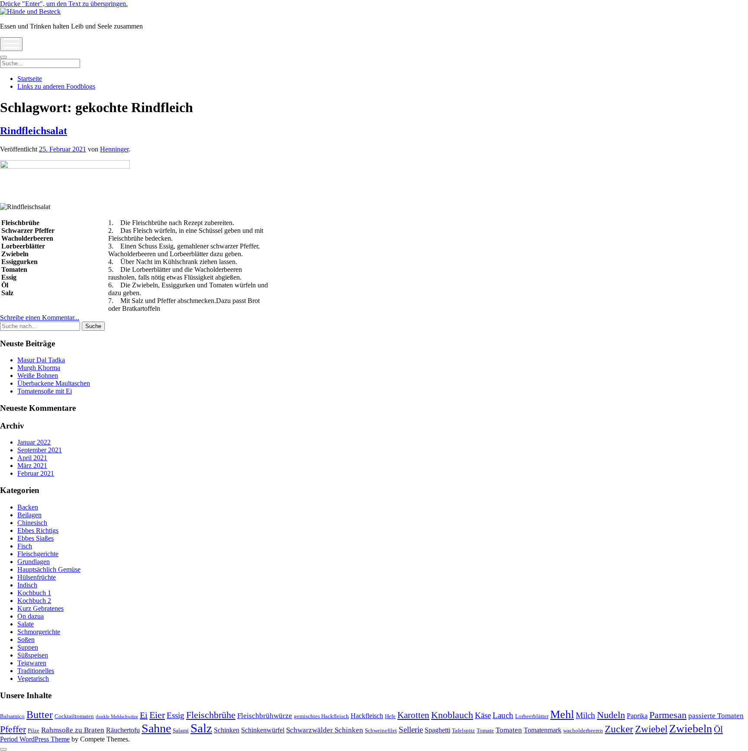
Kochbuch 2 (34, 600)
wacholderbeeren (583, 730)
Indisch (27, 585)
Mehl (562, 714)
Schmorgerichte (38, 631)
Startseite (29, 78)
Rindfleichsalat (33, 130)
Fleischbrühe (210, 714)
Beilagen (29, 515)
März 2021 (32, 465)
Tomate (485, 730)
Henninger (114, 149)
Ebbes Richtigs (37, 530)
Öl (718, 729)
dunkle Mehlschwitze (117, 716)
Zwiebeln (690, 728)
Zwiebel (651, 729)
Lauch (503, 715)
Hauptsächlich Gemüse (49, 569)
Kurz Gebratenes (40, 608)
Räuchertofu (123, 730)
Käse (483, 715)
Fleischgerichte (37, 554)
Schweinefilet (381, 730)
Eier (157, 714)
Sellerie (411, 729)
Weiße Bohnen (37, 375)
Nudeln (611, 714)
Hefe (390, 716)
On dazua (30, 616)
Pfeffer (13, 729)
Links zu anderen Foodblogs (56, 86)
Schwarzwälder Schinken (324, 730)
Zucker (619, 729)
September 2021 (39, 450)
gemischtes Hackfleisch (321, 716)
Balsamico (12, 716)
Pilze (33, 730)
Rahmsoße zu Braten (72, 730)
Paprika (637, 715)
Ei (144, 715)
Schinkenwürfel (262, 730)
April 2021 (32, 457)
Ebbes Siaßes (35, 538)
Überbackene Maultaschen (53, 383)
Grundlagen (33, 561)
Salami (181, 730)
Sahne (156, 728)
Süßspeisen (32, 655)
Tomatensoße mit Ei (44, 391)
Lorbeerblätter (531, 716)
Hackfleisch (367, 715)
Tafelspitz (463, 730)
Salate (25, 624)
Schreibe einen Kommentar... (39, 317)
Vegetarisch (33, 678)
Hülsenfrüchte (36, 577)
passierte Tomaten (716, 716)
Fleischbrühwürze (264, 716)
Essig (175, 715)
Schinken (226, 730)
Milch (585, 715)
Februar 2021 (35, 473)
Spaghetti (437, 730)
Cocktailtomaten (74, 716)
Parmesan (668, 714)
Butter (39, 714)
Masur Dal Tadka (41, 360)
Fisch (24, 546)
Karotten (413, 715)
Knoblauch (452, 714)
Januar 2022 (34, 442)
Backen (27, 507)
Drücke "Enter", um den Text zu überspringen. (64, 3)
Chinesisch (32, 522)
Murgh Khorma (38, 367)
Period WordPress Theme (35, 739)
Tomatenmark (542, 730)
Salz (201, 728)
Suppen (27, 647)
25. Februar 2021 (62, 149)
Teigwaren (31, 663)
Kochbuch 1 (34, 592)
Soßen (26, 639)
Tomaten (509, 730)
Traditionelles (35, 670)
